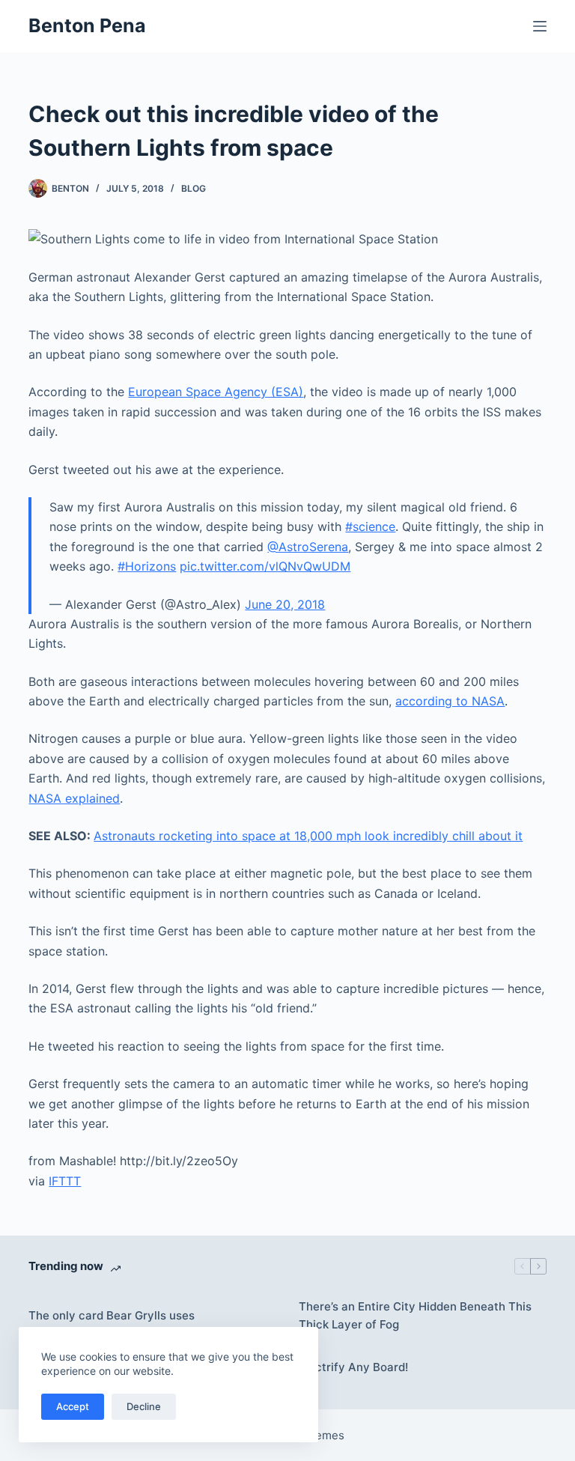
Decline (144, 1406)
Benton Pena (87, 25)
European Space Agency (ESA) (215, 391)
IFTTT (65, 1180)
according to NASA (450, 700)
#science (370, 526)
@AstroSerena (307, 546)
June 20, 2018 (285, 604)
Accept (72, 1406)
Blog (193, 188)
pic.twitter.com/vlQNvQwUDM (265, 566)
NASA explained (74, 798)
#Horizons (147, 566)
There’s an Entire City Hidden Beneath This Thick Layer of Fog (415, 1315)
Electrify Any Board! (353, 1367)
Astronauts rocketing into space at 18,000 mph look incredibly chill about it (308, 835)
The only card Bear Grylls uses (111, 1315)
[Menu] (540, 26)
